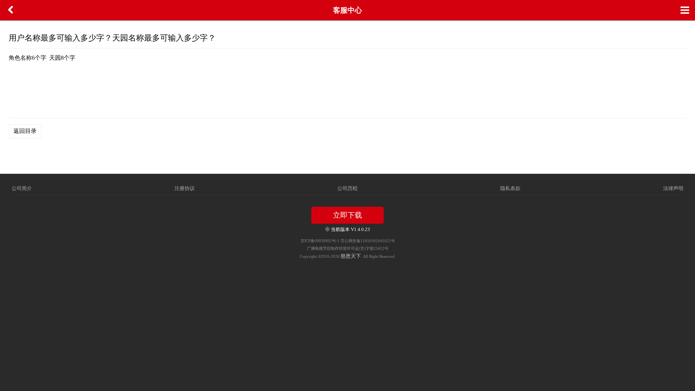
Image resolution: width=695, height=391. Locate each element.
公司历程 (347, 188)
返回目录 (25, 131)
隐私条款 (510, 188)
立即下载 (347, 215)
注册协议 (184, 188)
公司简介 (22, 188)
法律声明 (673, 188)
